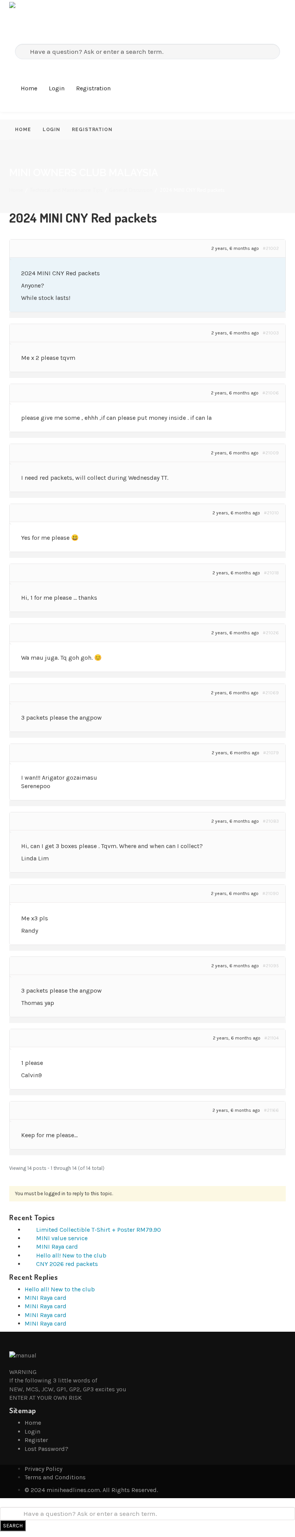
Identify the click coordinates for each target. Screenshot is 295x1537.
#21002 (271, 248)
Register (36, 1440)
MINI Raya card (57, 1246)
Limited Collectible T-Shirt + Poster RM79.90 (98, 1229)
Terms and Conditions (55, 1477)
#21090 (270, 893)
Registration (93, 88)
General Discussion (130, 189)
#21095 (271, 965)
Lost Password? (46, 1448)
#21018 (271, 573)
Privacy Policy (43, 1468)
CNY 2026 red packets (67, 1264)
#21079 (271, 752)
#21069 (270, 692)
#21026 (271, 632)
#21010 (271, 513)
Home (29, 88)
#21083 (271, 821)
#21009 (270, 453)
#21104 (271, 1038)
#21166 (271, 1110)
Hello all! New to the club (71, 1255)
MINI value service (62, 1238)
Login (57, 88)
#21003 (271, 333)
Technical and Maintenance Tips (66, 189)
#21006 (270, 393)
